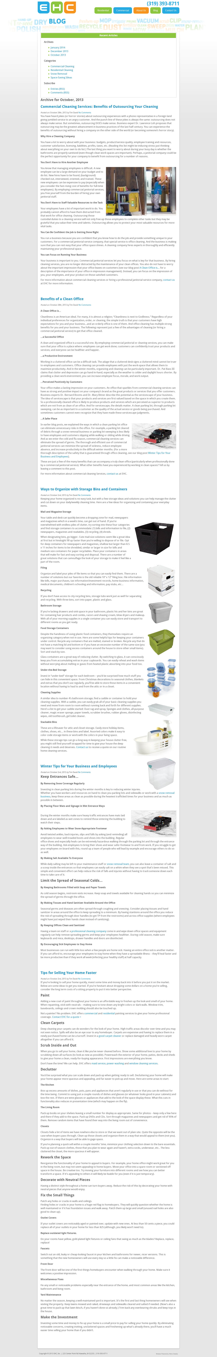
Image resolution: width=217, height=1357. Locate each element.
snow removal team (118, 864)
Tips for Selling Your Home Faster (69, 973)
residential (109, 1013)
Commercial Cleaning (62, 66)
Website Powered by (162, 1354)
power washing (115, 1063)
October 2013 (58, 55)
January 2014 (58, 47)
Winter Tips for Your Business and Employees (79, 766)
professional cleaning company (88, 931)
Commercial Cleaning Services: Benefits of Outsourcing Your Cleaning (99, 107)
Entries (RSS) (58, 89)
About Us (141, 10)
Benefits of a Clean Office (62, 299)
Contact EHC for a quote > (66, 1017)
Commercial (122, 10)
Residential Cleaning (62, 70)
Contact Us (170, 10)
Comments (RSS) (60, 93)
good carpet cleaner (110, 1036)
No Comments (85, 113)
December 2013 (59, 51)
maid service (99, 1063)
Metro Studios (173, 1354)
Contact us (82, 747)
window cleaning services (143, 1063)
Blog (155, 10)
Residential (103, 10)
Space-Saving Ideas (61, 77)
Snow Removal (59, 74)
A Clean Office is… (150, 268)
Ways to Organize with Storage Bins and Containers (84, 489)
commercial (90, 1013)
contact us (169, 280)
